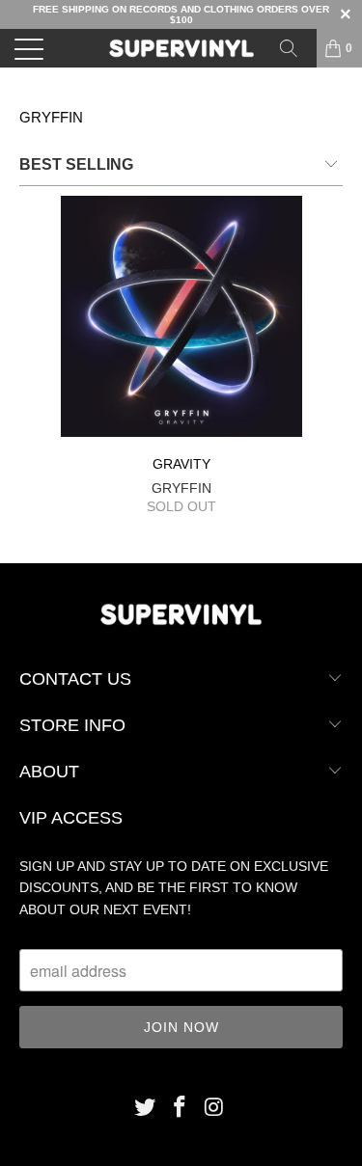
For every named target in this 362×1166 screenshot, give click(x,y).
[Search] (295, 48)
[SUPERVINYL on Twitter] (145, 1108)
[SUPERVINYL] (181, 48)
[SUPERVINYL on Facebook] (180, 1108)
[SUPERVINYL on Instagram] (214, 1108)
